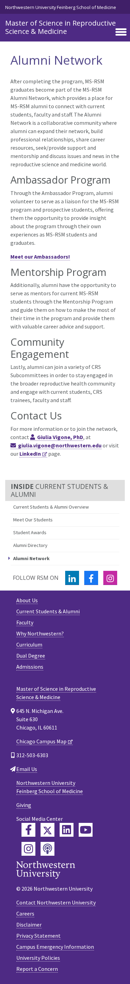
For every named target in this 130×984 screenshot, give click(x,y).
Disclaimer (29, 924)
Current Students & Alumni (48, 611)
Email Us (26, 768)
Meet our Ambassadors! (40, 256)
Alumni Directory (30, 545)
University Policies (38, 957)
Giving (23, 804)
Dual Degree (30, 655)
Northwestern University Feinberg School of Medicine (60, 7)
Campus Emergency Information (55, 946)
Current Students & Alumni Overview (51, 507)
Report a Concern (37, 968)
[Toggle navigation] (121, 32)
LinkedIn (30, 453)
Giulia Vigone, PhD (60, 437)
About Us (27, 600)
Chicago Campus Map (41, 741)
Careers (25, 913)
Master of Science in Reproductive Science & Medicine (60, 27)
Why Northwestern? (40, 633)
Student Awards (29, 532)
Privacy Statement (38, 935)
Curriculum (29, 644)
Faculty (24, 622)
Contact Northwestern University (56, 902)
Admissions (29, 666)
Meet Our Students (33, 520)
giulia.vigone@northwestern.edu (60, 445)
